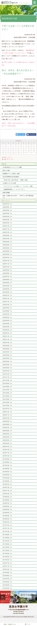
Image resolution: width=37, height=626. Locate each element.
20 (8, 151)
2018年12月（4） (8, 487)
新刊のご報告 (6, 170)
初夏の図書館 (6, 192)
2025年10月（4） (8, 232)
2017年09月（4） (8, 534)
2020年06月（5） (8, 431)
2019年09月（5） (8, 459)
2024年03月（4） (8, 289)
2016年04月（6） (8, 588)
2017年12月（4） (8, 525)
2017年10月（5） (8, 531)
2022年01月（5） (8, 371)
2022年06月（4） (8, 355)
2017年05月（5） (8, 547)
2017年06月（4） (8, 544)
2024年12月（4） (8, 260)
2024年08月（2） (8, 273)
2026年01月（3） (8, 223)
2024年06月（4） (8, 279)
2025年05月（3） (8, 245)
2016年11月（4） (8, 566)
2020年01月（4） (8, 446)
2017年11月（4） (8, 528)
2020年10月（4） (8, 418)
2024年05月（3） (8, 282)
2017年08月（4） (8, 538)
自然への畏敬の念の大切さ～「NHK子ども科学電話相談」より (19, 196)
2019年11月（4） (8, 453)
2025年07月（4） (8, 238)
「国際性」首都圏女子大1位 (9, 624)
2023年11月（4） (8, 301)
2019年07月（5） (8, 465)
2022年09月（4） (8, 345)
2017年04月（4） (8, 550)
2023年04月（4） (8, 323)
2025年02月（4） (8, 254)
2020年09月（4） (8, 421)
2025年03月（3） (8, 251)
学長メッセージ (8, 157)
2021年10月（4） (8, 380)
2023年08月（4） (8, 311)
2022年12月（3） (8, 336)
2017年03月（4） (8, 553)
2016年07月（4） (8, 579)
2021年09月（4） (8, 383)
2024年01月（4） (8, 295)
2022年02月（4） (8, 368)
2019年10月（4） (8, 456)
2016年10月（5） (8, 569)
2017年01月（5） (8, 560)
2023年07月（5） (8, 314)
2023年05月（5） (8, 320)
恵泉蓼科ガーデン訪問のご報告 (11, 173)
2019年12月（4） (8, 449)
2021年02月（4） (8, 405)
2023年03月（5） (8, 327)
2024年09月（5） (8, 270)
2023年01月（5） (8, 333)
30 (23, 153)
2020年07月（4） (8, 427)
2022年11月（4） (8, 339)
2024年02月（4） (8, 292)
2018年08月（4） (8, 500)
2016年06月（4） (8, 582)
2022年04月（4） (8, 361)
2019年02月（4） (8, 481)
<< (15, 140)
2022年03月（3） (8, 364)
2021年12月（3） (8, 374)
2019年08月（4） (8, 462)
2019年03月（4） (8, 478)
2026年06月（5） (8, 207)
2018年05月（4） (8, 509)
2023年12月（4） (8, 298)
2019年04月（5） (8, 475)
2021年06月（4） (8, 393)
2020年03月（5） (8, 440)
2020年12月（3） (8, 412)
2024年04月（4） (8, 286)
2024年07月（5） (8, 276)
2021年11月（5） (8, 377)
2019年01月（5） (8, 484)
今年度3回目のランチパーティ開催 (12, 167)
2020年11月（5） (8, 415)
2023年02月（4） (8, 330)
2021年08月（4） (8, 386)
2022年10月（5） (8, 342)
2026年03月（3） (8, 216)
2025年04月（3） (8, 248)
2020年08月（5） (8, 424)
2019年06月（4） (8, 468)
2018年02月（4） (8, 519)
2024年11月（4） (8, 264)
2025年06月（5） (8, 242)
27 (8, 153)
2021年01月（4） (8, 408)
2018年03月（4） (8, 516)
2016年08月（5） (8, 575)
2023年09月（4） (8, 308)
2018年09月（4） (8, 497)
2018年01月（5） (8, 522)
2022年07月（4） (8, 352)
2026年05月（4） (8, 210)
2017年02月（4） (8, 556)
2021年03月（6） (8, 402)
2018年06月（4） (8, 506)
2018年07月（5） (8, 503)
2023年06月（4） (8, 317)
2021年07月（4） (8, 390)
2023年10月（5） (8, 305)
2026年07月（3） (8, 204)
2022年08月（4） (8, 349)
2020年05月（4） (8, 434)
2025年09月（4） (8, 235)
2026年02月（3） (8, 219)
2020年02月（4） (8, 443)
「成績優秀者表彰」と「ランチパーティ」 (14, 189)
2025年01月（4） (8, 257)
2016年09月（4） (8, 572)
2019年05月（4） (8, 471)
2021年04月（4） (8, 399)
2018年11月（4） (8, 490)
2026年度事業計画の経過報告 (11, 177)
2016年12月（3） (8, 563)
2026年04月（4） (8, 213)
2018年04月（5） (8, 512)
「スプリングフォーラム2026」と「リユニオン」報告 (18, 186)
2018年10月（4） (8, 494)
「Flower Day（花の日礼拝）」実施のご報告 (15, 180)
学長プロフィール (8, 159)
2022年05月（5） (8, 358)
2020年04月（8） (8, 437)
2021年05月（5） (8, 396)
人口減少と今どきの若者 (9, 183)
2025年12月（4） (8, 226)
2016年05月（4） (8, 585)
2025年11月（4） (8, 229)
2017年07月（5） (8, 541)
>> (21, 140)
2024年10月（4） (8, 267)
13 (8, 149)
